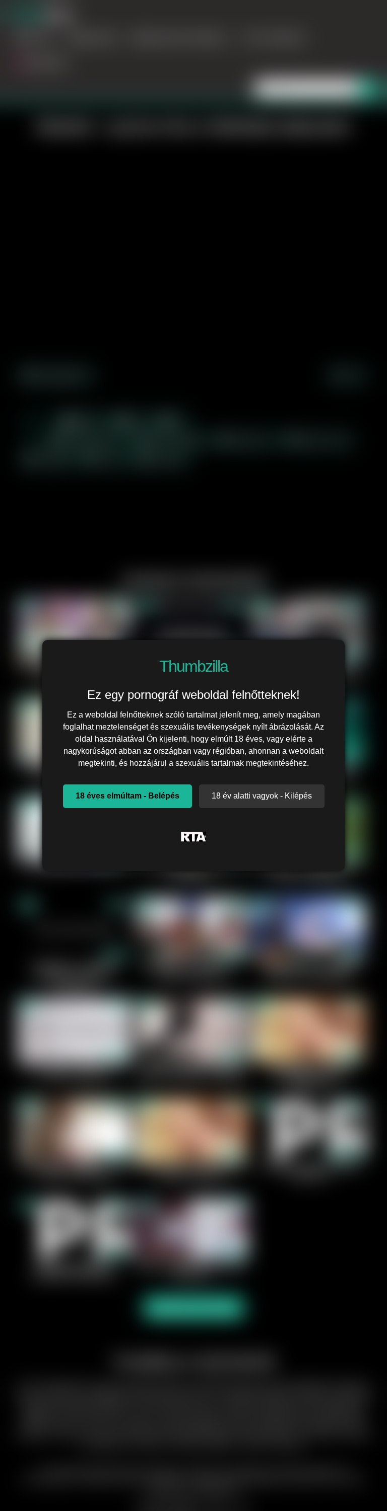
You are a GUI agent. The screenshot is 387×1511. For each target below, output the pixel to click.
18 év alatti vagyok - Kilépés (262, 795)
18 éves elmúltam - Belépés (127, 795)
